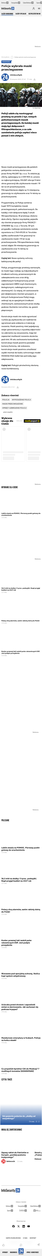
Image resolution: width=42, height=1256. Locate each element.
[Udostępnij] (38, 1244)
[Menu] (39, 8)
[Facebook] (13, 1226)
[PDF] (18, 387)
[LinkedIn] (23, 1226)
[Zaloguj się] (33, 8)
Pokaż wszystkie (8, 412)
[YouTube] (28, 1226)
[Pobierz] (34, 79)
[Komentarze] (21, 1245)
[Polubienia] (3, 1245)
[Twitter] (18, 1226)
